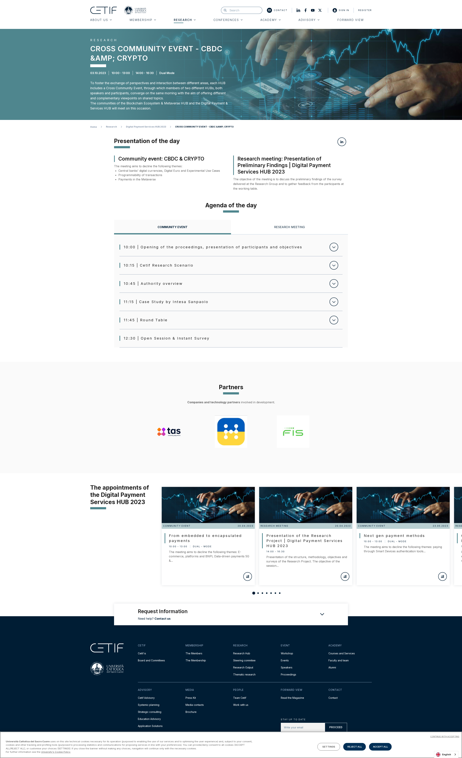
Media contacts (195, 704)
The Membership (196, 660)
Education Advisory (149, 718)
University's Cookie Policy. (56, 751)
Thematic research (244, 674)
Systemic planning (148, 704)
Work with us (240, 704)
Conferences (226, 19)
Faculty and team (338, 660)
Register (365, 10)
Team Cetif (239, 697)
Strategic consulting (149, 711)
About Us (99, 19)
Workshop (287, 653)
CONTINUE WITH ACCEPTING (444, 736)
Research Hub (241, 653)
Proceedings (288, 674)
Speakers (286, 667)
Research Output (243, 667)
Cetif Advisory (146, 697)
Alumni (332, 667)
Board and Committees (151, 660)
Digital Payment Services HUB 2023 (146, 126)
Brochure (191, 711)
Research (183, 19)
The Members (194, 653)
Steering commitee (244, 660)
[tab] (172, 227)
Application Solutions (150, 725)
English (446, 754)
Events (285, 660)
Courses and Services (341, 653)
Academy (268, 19)
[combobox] (446, 754)
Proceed (336, 727)
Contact (280, 10)
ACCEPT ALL (380, 746)
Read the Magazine (292, 697)
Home (93, 127)
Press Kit (191, 697)
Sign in (344, 10)
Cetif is (142, 653)
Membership (141, 19)
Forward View (350, 19)
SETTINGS (328, 746)
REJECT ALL (354, 746)
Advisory (307, 19)
